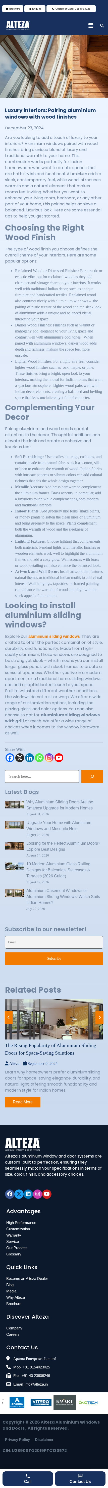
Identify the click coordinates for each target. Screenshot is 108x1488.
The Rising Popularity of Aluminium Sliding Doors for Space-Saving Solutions (50, 1049)
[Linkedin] (29, 757)
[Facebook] (10, 757)
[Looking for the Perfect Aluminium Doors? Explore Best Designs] (14, 846)
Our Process (16, 1248)
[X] (19, 757)
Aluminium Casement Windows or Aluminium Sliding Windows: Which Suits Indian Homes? (63, 896)
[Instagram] (49, 757)
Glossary (13, 1254)
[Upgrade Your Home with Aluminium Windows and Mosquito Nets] (14, 826)
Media (11, 1291)
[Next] (99, 1017)
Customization (18, 1229)
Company (14, 1328)
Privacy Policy (17, 1439)
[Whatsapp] (39, 757)
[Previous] (9, 1017)
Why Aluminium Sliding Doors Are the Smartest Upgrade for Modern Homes (59, 805)
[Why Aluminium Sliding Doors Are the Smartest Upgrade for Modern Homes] (14, 805)
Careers (13, 1334)
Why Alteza (15, 1297)
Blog (10, 1285)
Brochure (13, 1303)
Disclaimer (44, 1439)
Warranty (13, 1235)
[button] (91, 25)
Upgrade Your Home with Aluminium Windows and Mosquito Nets (58, 826)
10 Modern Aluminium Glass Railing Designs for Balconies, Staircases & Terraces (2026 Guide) (58, 870)
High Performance (21, 1222)
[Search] (92, 776)
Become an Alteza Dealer (27, 1278)
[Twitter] (19, 1194)
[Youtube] (59, 757)
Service (12, 1241)
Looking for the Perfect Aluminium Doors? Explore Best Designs (63, 846)
